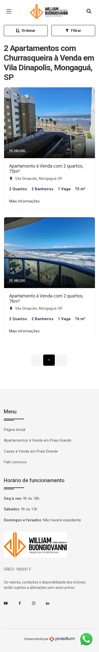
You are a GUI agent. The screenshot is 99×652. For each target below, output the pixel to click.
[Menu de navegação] (10, 11)
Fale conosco (15, 462)
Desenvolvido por (36, 639)
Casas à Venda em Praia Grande (31, 451)
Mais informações (24, 201)
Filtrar (76, 31)
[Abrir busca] (89, 11)
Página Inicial (14, 429)
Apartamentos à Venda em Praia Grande (37, 440)
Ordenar (29, 31)
